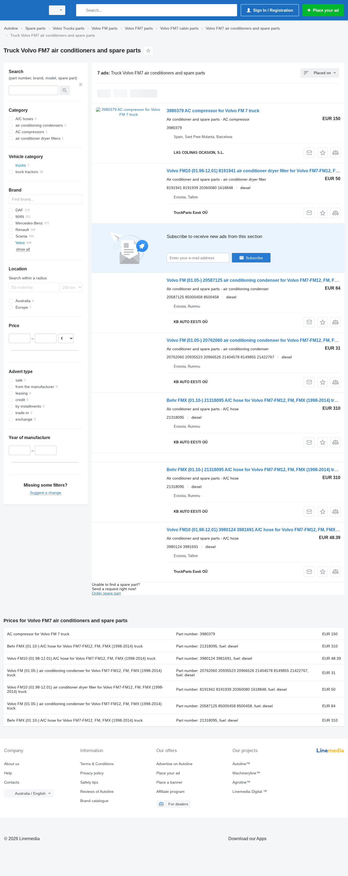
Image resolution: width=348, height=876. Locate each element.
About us (11, 764)
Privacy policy (92, 773)
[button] (323, 153)
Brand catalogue (94, 801)
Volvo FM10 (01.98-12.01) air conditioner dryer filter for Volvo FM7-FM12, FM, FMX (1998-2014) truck (85, 689)
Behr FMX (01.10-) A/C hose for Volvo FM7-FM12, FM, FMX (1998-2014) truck (75, 646)
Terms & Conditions (97, 764)
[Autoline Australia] (23, 10)
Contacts (11, 782)
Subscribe (254, 258)
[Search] (81, 10)
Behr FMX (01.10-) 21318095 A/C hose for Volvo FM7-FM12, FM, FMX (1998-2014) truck (254, 400)
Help (8, 773)
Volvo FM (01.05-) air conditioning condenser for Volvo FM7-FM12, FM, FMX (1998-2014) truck (84, 672)
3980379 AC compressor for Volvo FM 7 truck (213, 110)
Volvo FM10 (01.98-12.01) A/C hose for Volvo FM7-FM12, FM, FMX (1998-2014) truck (81, 658)
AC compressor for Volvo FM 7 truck (38, 634)
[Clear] (81, 84)
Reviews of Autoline (97, 791)
